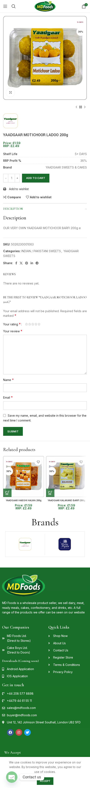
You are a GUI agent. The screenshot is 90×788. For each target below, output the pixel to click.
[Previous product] (76, 107)
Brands (45, 522)
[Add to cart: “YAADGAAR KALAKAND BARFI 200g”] (50, 493)
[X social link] (21, 263)
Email (8, 397)
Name (8, 380)
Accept (45, 781)
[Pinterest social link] (26, 263)
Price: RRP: (12, 144)
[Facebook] (10, 732)
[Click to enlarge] (10, 92)
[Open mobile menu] (5, 6)
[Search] (13, 6)
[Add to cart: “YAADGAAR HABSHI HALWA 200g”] (7, 493)
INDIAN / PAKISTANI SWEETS (41, 251)
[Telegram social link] (37, 263)
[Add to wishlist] (38, 462)
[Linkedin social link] (31, 263)
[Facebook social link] (16, 263)
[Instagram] (18, 732)
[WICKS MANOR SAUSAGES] (64, 544)
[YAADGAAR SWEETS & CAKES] (25, 544)
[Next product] (85, 107)
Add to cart (35, 178)
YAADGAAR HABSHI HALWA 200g (23, 500)
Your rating (12, 324)
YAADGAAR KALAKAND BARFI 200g (66, 500)
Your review (12, 331)
